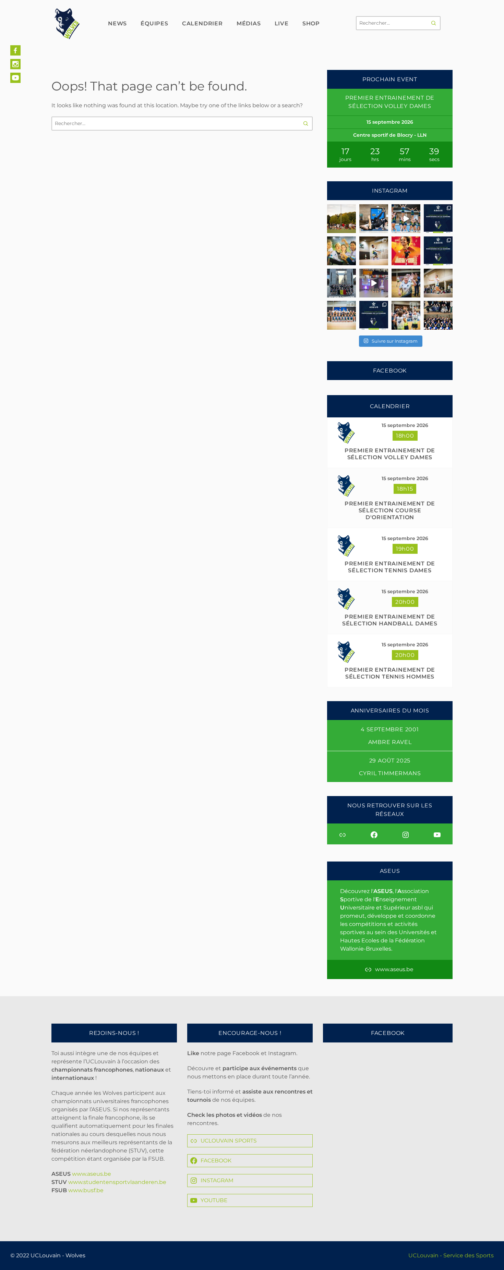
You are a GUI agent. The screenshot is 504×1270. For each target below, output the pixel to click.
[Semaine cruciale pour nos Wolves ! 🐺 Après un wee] (438, 250)
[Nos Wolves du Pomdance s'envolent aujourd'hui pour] (438, 315)
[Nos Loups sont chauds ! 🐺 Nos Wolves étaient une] (406, 283)
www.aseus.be (91, 1174)
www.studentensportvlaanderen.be (117, 1182)
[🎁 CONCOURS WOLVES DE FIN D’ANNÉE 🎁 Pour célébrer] (406, 218)
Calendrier (202, 23)
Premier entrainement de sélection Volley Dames (390, 454)
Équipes (154, 23)
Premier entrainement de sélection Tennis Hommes (390, 673)
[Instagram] (15, 64)
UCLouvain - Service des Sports (451, 1255)
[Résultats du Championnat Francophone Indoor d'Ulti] (373, 250)
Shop (311, 23)
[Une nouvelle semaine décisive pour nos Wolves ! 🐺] (438, 218)
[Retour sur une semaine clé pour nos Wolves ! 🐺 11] (406, 315)
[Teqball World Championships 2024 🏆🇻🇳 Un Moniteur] (406, 250)
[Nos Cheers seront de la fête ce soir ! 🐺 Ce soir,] (341, 315)
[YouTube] (15, 78)
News (117, 23)
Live (282, 23)
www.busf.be (86, 1190)
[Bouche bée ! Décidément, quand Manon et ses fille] (341, 283)
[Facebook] (15, 50)
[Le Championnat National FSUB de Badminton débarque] (438, 283)
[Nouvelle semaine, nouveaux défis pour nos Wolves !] (373, 315)
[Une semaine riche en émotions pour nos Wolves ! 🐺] (341, 250)
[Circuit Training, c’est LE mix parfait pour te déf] (373, 218)
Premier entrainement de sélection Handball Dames (389, 620)
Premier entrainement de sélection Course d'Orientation (390, 510)
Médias (249, 23)
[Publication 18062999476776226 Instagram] (373, 283)
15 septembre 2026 (405, 425)
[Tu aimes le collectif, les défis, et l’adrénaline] (341, 218)
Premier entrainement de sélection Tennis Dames (390, 567)
